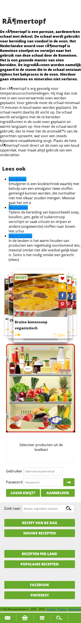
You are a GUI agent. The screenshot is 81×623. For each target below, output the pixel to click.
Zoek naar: (12, 508)
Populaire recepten (40, 564)
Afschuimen (18, 207)
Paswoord (14, 482)
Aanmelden (57, 493)
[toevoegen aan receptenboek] (72, 290)
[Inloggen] (69, 482)
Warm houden (20, 236)
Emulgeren (17, 179)
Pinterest (39, 595)
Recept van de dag (39, 522)
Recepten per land (39, 553)
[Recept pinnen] (72, 304)
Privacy (62, 609)
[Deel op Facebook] (72, 297)
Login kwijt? (23, 493)
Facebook (39, 585)
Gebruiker (14, 471)
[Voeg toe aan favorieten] (72, 282)
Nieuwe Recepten (39, 533)
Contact (51, 609)
